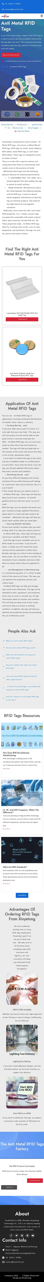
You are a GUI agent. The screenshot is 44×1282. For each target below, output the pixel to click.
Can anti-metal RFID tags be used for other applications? (21, 678)
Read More (6, 768)
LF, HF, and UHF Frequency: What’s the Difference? (21, 811)
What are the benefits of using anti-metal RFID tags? (21, 656)
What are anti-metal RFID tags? (19, 641)
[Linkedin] (27, 1235)
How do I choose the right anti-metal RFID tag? (21, 666)
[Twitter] (16, 1235)
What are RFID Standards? (15, 867)
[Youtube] (33, 1235)
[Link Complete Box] (22, 296)
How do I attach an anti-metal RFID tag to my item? (22, 698)
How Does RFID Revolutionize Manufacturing (16, 754)
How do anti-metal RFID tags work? (21, 648)
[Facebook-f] (11, 1235)
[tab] (22, 641)
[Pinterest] (22, 1235)
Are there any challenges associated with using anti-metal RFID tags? (23, 688)
